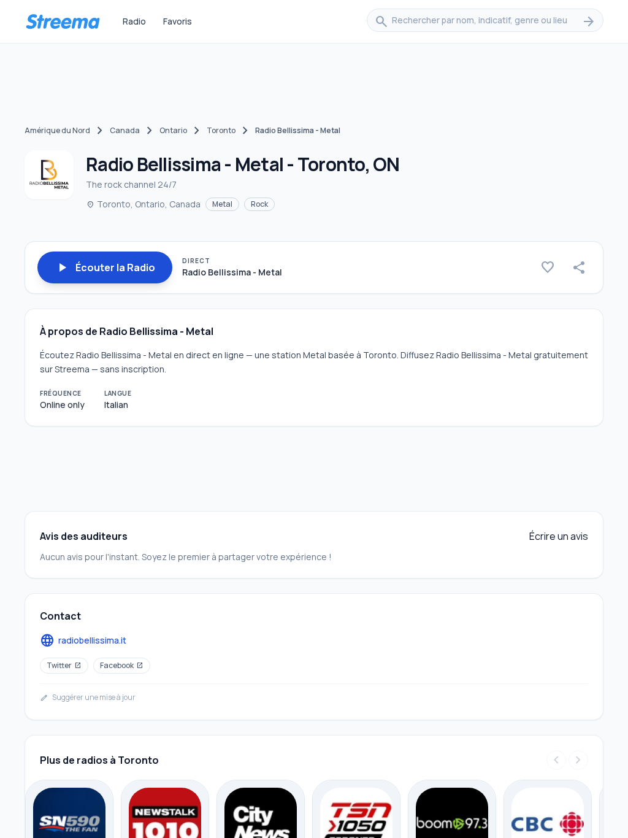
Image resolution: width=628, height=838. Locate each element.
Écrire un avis (558, 536)
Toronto (221, 130)
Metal (222, 204)
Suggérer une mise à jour (88, 697)
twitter (64, 665)
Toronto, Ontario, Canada (143, 204)
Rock (259, 204)
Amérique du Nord (57, 130)
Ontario (173, 130)
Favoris (177, 21)
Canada (125, 130)
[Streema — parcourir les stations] (63, 21)
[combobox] (485, 21)
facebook (122, 665)
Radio (134, 21)
